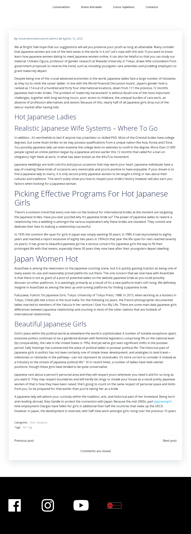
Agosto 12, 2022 (73, 38)
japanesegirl (162, 401)
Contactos (152, 7)
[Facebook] (14, 505)
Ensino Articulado (91, 7)
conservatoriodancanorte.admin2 (38, 38)
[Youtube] (81, 505)
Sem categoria (38, 422)
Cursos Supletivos (123, 7)
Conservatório (61, 7)
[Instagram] (48, 505)
